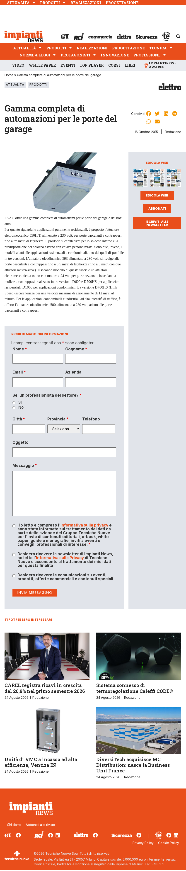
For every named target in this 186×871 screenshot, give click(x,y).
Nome (19, 349)
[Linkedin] (57, 835)
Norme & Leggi (34, 55)
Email (19, 372)
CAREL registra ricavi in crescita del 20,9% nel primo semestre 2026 (45, 688)
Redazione (173, 132)
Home (9, 75)
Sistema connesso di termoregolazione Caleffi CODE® (134, 688)
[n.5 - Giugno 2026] (157, 179)
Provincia (57, 419)
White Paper (42, 65)
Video (18, 65)
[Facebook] (18, 835)
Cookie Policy (168, 843)
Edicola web (157, 195)
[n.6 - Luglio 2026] (140, 179)
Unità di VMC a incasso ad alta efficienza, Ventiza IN (41, 762)
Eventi (67, 65)
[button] (178, 36)
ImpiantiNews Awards (162, 65)
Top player (92, 65)
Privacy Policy (143, 843)
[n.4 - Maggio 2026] (174, 179)
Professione (146, 55)
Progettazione (122, 2)
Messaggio (24, 466)
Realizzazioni (85, 2)
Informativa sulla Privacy (60, 558)
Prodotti (50, 2)
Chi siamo (14, 825)
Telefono (91, 419)
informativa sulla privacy (84, 525)
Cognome (76, 349)
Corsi (114, 65)
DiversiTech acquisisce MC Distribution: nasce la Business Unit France (133, 765)
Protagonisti (75, 55)
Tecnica (158, 48)
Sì (20, 402)
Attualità (18, 2)
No (21, 407)
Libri (130, 65)
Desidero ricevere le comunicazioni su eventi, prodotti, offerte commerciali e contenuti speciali (65, 577)
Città (18, 419)
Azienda (73, 372)
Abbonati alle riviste (40, 825)
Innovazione (115, 55)
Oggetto (20, 442)
